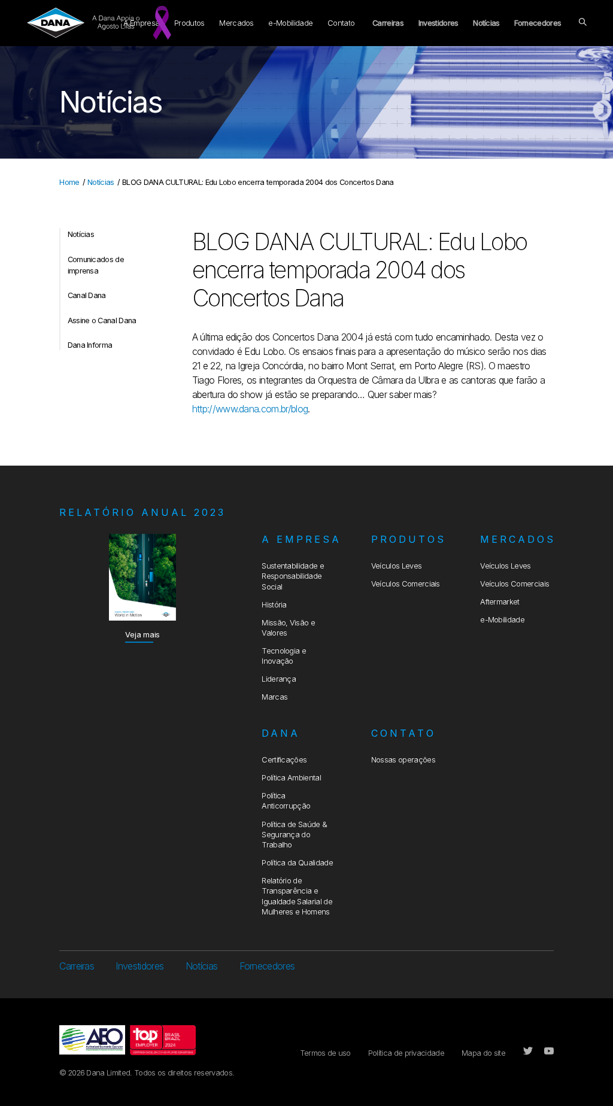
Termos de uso (325, 1053)
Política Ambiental (291, 777)
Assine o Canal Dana (102, 320)
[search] (582, 23)
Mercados (236, 23)
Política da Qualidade (297, 862)
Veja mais (142, 634)
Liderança (279, 678)
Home (69, 182)
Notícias (486, 23)
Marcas (274, 696)
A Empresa (301, 539)
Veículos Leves (396, 565)
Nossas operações (403, 759)
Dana (281, 733)
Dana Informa (90, 345)
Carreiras (387, 23)
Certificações (284, 759)
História (274, 604)
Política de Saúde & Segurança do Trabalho (294, 835)
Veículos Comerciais (405, 583)
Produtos (189, 23)
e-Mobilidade (290, 23)
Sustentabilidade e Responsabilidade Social (293, 576)
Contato (340, 23)
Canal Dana (87, 295)
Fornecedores (537, 23)
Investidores (438, 23)
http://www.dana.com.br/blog (250, 409)
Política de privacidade (406, 1053)
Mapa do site (483, 1053)
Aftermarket (500, 601)
